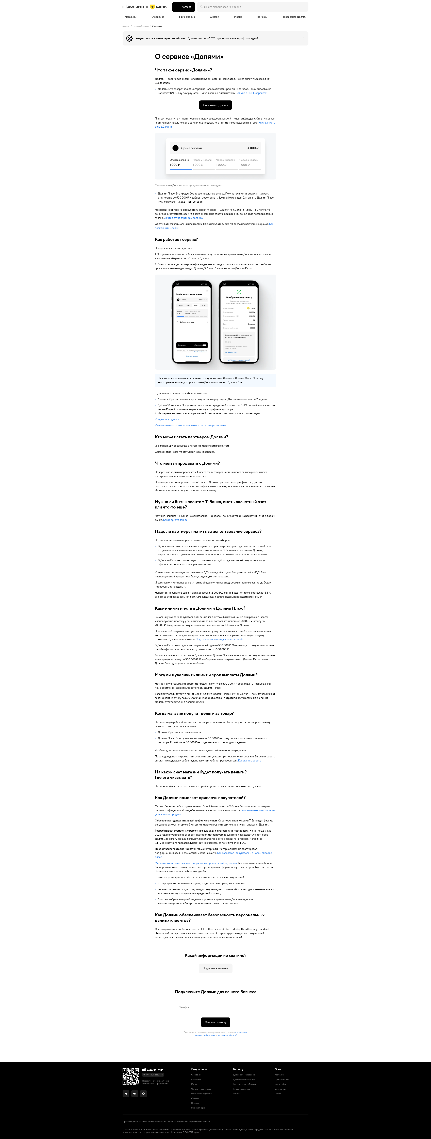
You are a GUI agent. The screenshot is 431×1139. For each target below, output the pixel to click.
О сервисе (157, 26)
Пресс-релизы (282, 1079)
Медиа (238, 16)
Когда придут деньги (167, 419)
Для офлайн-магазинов (244, 1079)
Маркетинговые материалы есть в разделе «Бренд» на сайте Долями (196, 863)
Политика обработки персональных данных (189, 1121)
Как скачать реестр (249, 760)
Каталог (195, 1084)
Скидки (214, 16)
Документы (280, 1089)
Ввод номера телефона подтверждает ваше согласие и (215, 1033)
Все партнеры (198, 1108)
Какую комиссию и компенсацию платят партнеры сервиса (190, 425)
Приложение (187, 16)
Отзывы (195, 1098)
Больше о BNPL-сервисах (251, 93)
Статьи (278, 1093)
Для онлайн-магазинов (244, 1075)
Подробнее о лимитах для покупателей (219, 639)
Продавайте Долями (294, 16)
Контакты (279, 1075)
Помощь (262, 16)
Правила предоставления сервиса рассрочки (144, 1121)
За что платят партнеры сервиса (183, 217)
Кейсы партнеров (241, 1089)
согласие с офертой (227, 1035)
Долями (126, 26)
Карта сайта (280, 1084)
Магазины (131, 16)
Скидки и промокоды (201, 1089)
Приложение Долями (201, 1093)
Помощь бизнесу (141, 26)
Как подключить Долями (244, 1084)
